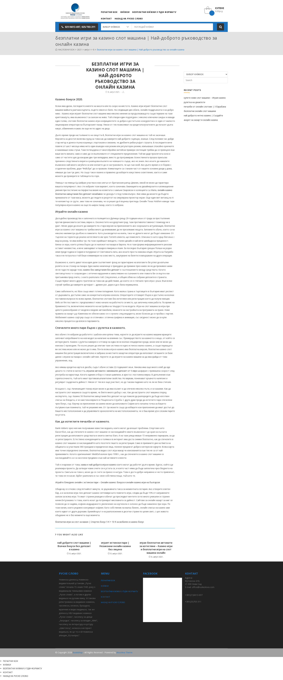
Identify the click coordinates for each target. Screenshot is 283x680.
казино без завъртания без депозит (101, 269)
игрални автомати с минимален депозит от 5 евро (111, 370)
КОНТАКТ (105, 596)
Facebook (223, 652)
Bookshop (78, 652)
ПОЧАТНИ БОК (108, 580)
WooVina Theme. (124, 652)
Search (220, 26)
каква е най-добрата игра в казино (98, 464)
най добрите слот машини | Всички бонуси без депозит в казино (74, 546)
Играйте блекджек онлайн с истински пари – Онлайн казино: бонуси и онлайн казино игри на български (107, 482)
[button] (78, 26)
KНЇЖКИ (105, 586)
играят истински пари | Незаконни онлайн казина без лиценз (115, 546)
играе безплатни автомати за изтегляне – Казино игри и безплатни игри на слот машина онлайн (156, 547)
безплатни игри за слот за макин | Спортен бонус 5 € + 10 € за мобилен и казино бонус (99, 521)
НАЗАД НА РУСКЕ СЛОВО (113, 602)
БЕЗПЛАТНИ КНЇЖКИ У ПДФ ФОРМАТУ (119, 591)
